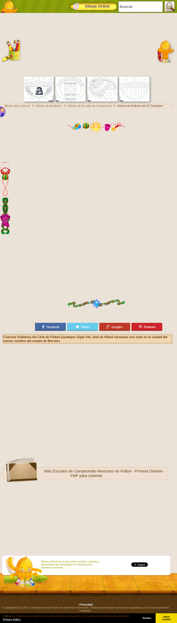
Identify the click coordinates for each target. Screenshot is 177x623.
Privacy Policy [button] (12, 619)
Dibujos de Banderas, (49, 105)
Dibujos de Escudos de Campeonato (90, 105)
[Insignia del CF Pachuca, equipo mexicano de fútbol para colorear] (39, 100)
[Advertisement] (87, 44)
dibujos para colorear (17, 105)
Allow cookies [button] (166, 618)
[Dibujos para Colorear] (11, 6)
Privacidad (86, 604)
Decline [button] (147, 618)
